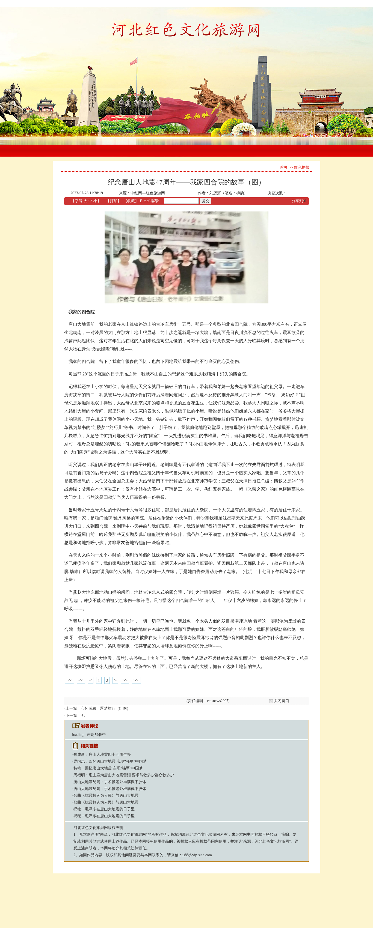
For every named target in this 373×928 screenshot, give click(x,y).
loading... (79, 735)
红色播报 (301, 167)
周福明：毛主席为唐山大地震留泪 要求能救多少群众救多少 (123, 775)
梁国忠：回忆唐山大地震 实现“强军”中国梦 (110, 761)
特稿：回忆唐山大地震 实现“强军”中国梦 (108, 768)
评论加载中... (98, 735)
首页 (284, 167)
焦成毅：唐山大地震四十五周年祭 (102, 755)
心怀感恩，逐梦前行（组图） (106, 708)
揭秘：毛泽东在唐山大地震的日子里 (104, 809)
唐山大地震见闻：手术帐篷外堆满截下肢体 (109, 782)
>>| (136, 680)
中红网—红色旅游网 (148, 193)
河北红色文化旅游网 (90, 828)
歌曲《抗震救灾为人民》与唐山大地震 (105, 795)
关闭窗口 (281, 701)
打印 (113, 201)
